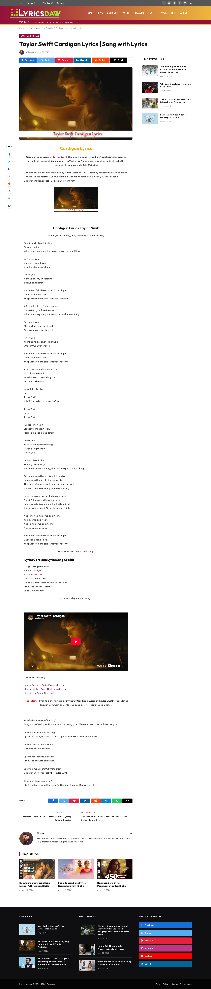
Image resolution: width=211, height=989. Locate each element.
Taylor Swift (59, 156)
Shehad (31, 52)
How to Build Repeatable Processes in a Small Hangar (111, 947)
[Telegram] (9, 191)
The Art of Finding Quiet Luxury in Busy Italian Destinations (175, 100)
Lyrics (183, 13)
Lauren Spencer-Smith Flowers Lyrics (44, 684)
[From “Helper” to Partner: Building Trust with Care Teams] (87, 965)
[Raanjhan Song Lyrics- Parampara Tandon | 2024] (114, 869)
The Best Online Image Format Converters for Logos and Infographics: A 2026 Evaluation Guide (113, 930)
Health (139, 13)
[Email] (9, 205)
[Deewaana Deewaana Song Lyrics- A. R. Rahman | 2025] (37, 869)
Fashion (126, 13)
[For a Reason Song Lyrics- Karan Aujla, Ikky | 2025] (75, 869)
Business (112, 13)
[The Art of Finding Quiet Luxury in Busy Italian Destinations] (150, 103)
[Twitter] (9, 162)
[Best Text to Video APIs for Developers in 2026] (150, 118)
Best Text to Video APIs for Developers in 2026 (173, 116)
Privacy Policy (33, 3)
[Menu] (21, 3)
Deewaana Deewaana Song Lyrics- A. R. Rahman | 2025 (34, 884)
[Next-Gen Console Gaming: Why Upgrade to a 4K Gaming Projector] (27, 945)
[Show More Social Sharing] (130, 60)
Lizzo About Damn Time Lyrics (40, 692)
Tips (173, 13)
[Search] (190, 3)
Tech (151, 13)
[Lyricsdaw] (35, 13)
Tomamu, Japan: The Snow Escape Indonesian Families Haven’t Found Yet (173, 69)
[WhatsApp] (9, 198)
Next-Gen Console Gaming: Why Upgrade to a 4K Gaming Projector (53, 944)
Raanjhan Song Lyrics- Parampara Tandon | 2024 (111, 884)
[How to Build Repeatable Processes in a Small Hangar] (87, 949)
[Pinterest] (9, 176)
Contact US (48, 3)
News (100, 13)
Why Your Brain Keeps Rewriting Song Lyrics (175, 85)
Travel (162, 13)
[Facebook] (9, 154)
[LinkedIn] (9, 169)
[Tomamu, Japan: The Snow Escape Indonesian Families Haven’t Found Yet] (150, 70)
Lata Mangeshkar (30, 36)
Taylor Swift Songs (85, 551)
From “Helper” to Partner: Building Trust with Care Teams (114, 963)
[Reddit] (9, 183)
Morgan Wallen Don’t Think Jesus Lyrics (45, 688)
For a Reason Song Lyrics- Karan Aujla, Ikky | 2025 (56, 22)
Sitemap (61, 3)
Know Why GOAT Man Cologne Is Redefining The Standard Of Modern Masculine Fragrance (53, 961)
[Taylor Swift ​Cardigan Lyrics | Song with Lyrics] (75, 103)
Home (89, 13)
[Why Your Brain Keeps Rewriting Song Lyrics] (150, 87)
